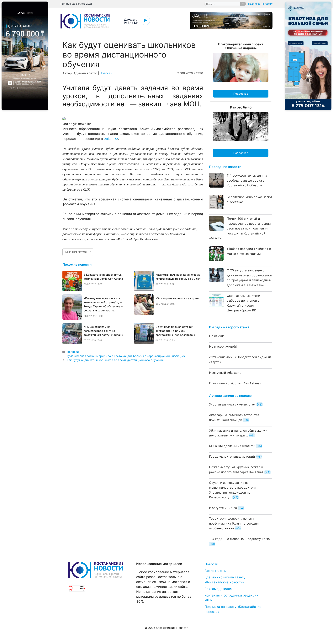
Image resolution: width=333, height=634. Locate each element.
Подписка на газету (260, 3)
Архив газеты (215, 571)
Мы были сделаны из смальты (232, 446)
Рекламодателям (218, 589)
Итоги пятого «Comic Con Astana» (235, 383)
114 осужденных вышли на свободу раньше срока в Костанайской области (247, 180)
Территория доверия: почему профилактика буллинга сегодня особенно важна (234, 523)
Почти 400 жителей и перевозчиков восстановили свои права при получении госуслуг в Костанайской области (240, 228)
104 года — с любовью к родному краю (239, 539)
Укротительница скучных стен (232, 404)
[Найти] (243, 4)
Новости (106, 73)
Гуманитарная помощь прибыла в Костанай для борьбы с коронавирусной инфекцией (126, 356)
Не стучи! (216, 336)
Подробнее (240, 93)
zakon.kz (111, 139)
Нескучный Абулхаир (225, 373)
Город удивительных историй (232, 456)
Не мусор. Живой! (223, 346)
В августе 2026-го (223, 508)
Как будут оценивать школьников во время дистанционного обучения (115, 360)
